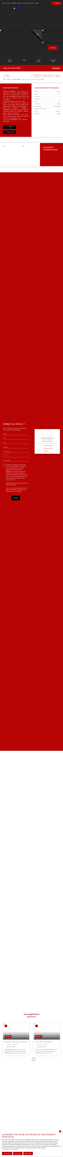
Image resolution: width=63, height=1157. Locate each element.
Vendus (24, 3)
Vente (4, 79)
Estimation (14, 3)
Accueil (4, 3)
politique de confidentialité (15, 491)
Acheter (9, 3)
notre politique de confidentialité (9, 1149)
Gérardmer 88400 (16, 79)
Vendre (19, 3)
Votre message (6, 460)
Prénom (5, 434)
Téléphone (5, 447)
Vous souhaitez (5, 454)
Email (4, 442)
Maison (9, 79)
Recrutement (30, 3)
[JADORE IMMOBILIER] (31, 17)
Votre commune (7, 451)
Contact (36, 3)
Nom (4, 438)
